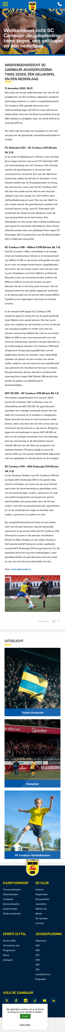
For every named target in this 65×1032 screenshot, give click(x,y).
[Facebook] (16, 1000)
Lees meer (25, 1024)
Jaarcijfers (41, 904)
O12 (37, 969)
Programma (9, 950)
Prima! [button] (25, 1016)
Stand (6, 955)
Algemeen (41, 940)
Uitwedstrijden (10, 894)
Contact (40, 923)
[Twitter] (6, 1000)
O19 (37, 950)
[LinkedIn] (53, 1000)
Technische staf (11, 945)
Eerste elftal (14, 934)
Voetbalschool (43, 974)
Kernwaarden (42, 899)
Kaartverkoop (15, 883)
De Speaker (42, 918)
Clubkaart (8, 899)
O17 (37, 955)
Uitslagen (8, 959)
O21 (37, 945)
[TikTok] (35, 1000)
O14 (37, 964)
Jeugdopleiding (49, 934)
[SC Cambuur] (32, 6)
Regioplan (41, 979)
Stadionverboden (12, 913)
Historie (40, 889)
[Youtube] (44, 1000)
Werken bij (41, 908)
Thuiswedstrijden (12, 889)
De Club (42, 883)
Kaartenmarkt (10, 908)
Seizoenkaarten (11, 904)
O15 (37, 959)
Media (39, 913)
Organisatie (42, 894)
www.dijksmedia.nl (21, 569)
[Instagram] (25, 1000)
